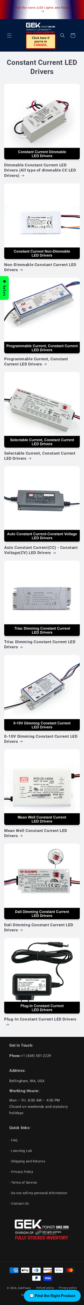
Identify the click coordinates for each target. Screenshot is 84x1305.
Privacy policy (68, 1287)
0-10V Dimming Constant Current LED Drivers (40, 739)
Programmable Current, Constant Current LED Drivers (36, 361)
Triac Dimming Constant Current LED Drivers (39, 644)
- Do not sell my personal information (38, 1193)
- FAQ (13, 1140)
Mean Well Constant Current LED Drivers (35, 833)
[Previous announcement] (9, 9)
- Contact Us (19, 1203)
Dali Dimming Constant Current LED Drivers (38, 927)
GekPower (24, 1288)
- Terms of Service (23, 1182)
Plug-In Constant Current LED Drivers (40, 1019)
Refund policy (45, 1287)
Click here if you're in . (40, 41)
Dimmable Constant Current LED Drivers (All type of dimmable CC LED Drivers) (40, 170)
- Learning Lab (20, 1151)
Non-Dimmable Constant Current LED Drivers (40, 267)
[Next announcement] (75, 9)
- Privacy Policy (21, 1172)
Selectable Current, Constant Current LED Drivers (40, 456)
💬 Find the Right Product (52, 1296)
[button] (9, 35)
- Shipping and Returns (27, 1161)
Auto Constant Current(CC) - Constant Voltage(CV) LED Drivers (41, 550)
